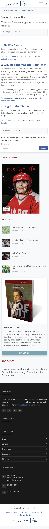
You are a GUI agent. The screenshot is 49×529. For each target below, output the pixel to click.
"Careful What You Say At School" (25, 240)
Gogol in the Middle (16, 106)
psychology (10, 98)
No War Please (13, 45)
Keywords (5, 144)
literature (5, 123)
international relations (21, 56)
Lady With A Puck (19, 253)
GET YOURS (24, 353)
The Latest (6, 449)
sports (8, 56)
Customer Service (24, 515)
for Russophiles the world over (26, 405)
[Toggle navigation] (41, 3)
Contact (5, 444)
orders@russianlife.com (15, 491)
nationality (17, 120)
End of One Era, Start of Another (25, 227)
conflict (34, 56)
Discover (5, 459)
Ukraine (9, 59)
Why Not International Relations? (25, 64)
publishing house (15, 402)
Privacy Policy (11, 512)
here (12, 375)
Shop (4, 439)
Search (43, 148)
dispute (9, 120)
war (14, 59)
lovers (3, 100)
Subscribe (6, 454)
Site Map (24, 512)
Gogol (38, 120)
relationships (12, 100)
